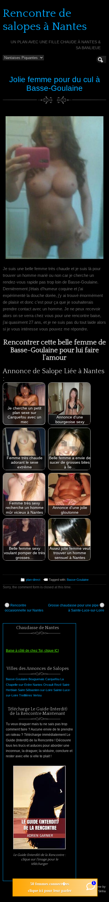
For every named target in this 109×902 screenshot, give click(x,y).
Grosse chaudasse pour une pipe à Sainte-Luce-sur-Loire (76, 607)
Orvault (48, 684)
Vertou (37, 695)
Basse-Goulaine (78, 579)
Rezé (57, 684)
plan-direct (33, 579)
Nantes (37, 684)
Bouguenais (36, 679)
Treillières (25, 695)
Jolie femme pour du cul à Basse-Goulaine (54, 83)
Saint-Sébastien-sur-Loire (35, 690)
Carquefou (52, 679)
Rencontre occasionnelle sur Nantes (24, 607)
